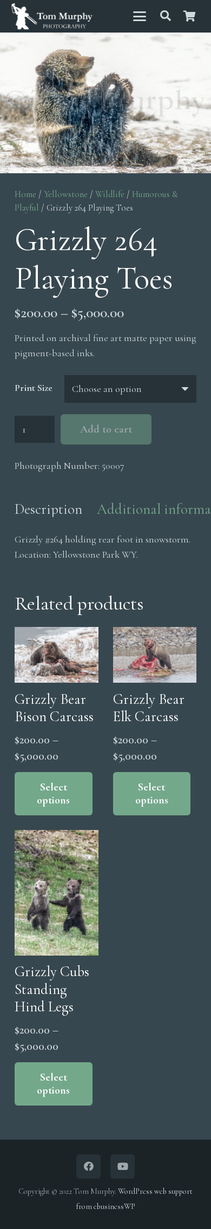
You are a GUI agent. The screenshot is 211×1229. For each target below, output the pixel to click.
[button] (139, 16)
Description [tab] (48, 509)
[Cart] (189, 16)
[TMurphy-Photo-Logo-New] (52, 16)
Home (25, 194)
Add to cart (106, 429)
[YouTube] (122, 1166)
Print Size (33, 388)
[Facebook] (88, 1166)
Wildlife (109, 194)
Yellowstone (66, 194)
